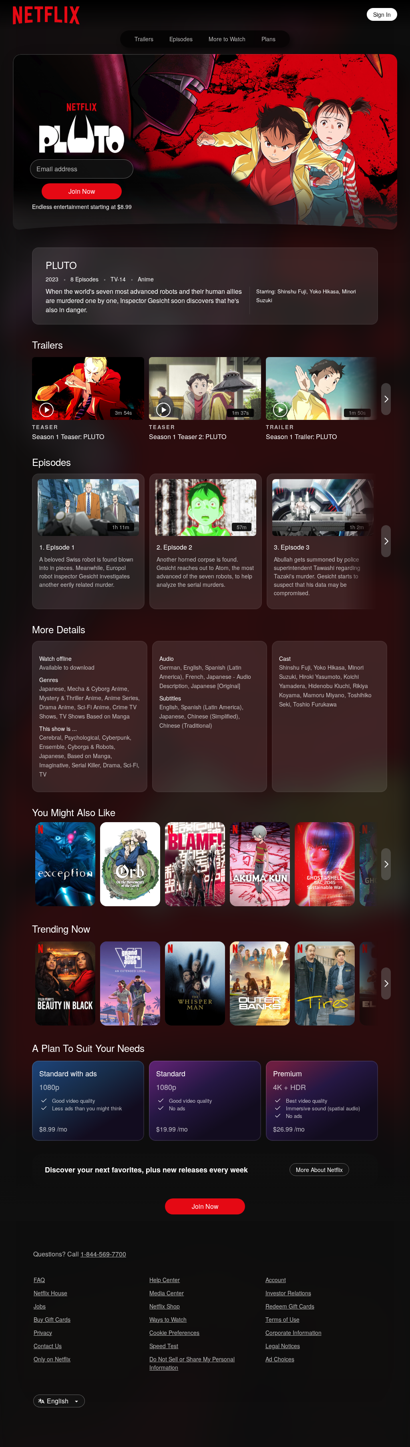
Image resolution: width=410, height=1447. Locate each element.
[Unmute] (338, 203)
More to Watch (227, 39)
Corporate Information (293, 1333)
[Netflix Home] (42, 14)
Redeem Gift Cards (289, 1306)
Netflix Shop (164, 1306)
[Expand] (357, 203)
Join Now (81, 191)
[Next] (386, 399)
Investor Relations (288, 1293)
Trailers (144, 39)
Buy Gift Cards (52, 1319)
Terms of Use (282, 1319)
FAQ (39, 1280)
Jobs (40, 1306)
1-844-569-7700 (103, 1253)
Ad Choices (279, 1359)
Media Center (166, 1293)
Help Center (164, 1280)
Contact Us (48, 1346)
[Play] (319, 203)
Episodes (181, 39)
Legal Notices (282, 1346)
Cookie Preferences (174, 1333)
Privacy (43, 1333)
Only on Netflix (52, 1359)
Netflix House (50, 1293)
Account (275, 1280)
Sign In (382, 14)
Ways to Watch (168, 1319)
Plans (268, 39)
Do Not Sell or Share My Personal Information (192, 1363)
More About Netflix (319, 1170)
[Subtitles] (376, 203)
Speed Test (163, 1346)
